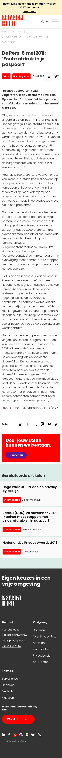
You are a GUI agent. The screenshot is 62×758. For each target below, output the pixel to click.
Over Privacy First (44, 636)
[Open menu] (55, 21)
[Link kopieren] (56, 424)
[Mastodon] (27, 734)
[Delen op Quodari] (35, 424)
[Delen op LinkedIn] (20, 424)
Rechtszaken (41, 649)
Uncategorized (21, 76)
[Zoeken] (42, 22)
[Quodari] (21, 734)
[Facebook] (9, 734)
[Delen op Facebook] (27, 424)
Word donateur (18, 719)
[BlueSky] (32, 734)
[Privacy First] (12, 20)
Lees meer (29, 11)
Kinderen (8, 698)
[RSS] (39, 734)
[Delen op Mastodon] (42, 424)
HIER (11, 408)
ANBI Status (40, 662)
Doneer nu (16, 455)
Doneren (39, 630)
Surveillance (10, 679)
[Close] (58, 4)
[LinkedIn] (3, 734)
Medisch (7, 691)
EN (47, 21)
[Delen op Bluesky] (49, 424)
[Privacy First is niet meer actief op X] (14, 734)
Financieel (8, 685)
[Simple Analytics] (14, 741)
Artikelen (39, 643)
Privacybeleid (42, 656)
